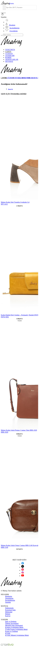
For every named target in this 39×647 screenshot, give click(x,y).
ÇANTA (8, 52)
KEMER (8, 57)
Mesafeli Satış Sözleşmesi (14, 625)
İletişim (7, 614)
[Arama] (7, 22)
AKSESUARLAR (11, 59)
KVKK (7, 633)
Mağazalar (8, 612)
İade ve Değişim (10, 621)
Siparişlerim (9, 598)
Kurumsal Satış (10, 610)
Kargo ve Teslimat (11, 631)
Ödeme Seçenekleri (12, 623)
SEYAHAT (9, 61)
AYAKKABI (9, 55)
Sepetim (8, 602)
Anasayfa (10, 89)
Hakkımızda (9, 608)
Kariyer (7, 616)
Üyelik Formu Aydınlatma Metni (16, 629)
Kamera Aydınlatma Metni (14, 627)
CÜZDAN (9, 53)
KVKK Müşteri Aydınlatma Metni (17, 635)
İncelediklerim (10, 600)
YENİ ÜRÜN (10, 50)
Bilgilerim (8, 596)
